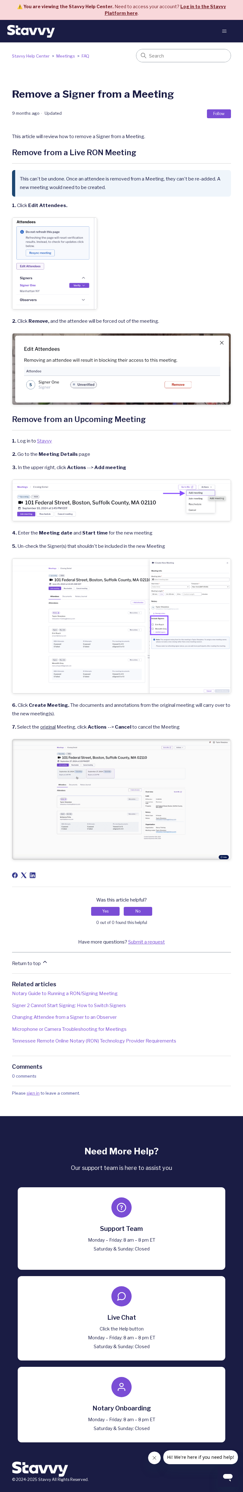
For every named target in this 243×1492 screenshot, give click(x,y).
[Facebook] (15, 875)
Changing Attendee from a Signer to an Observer (64, 1017)
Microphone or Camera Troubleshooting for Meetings (69, 1029)
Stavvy (44, 441)
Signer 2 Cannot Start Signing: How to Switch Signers (69, 1005)
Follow (219, 113)
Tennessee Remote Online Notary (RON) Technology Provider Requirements (94, 1041)
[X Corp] (24, 875)
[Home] (31, 31)
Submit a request (146, 942)
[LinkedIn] (32, 875)
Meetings (66, 55)
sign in (33, 1093)
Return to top (27, 963)
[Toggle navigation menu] (224, 31)
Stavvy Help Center (31, 55)
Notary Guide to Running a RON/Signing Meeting (65, 993)
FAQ (85, 55)
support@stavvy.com (122, 1256)
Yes (105, 911)
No (137, 911)
